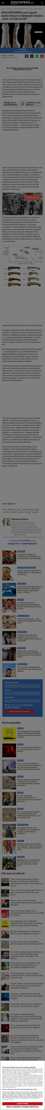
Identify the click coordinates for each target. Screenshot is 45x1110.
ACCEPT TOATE (22, 1104)
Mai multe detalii (26, 1073)
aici (11, 1082)
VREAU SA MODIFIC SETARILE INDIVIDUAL (22, 1107)
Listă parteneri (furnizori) (8, 1099)
